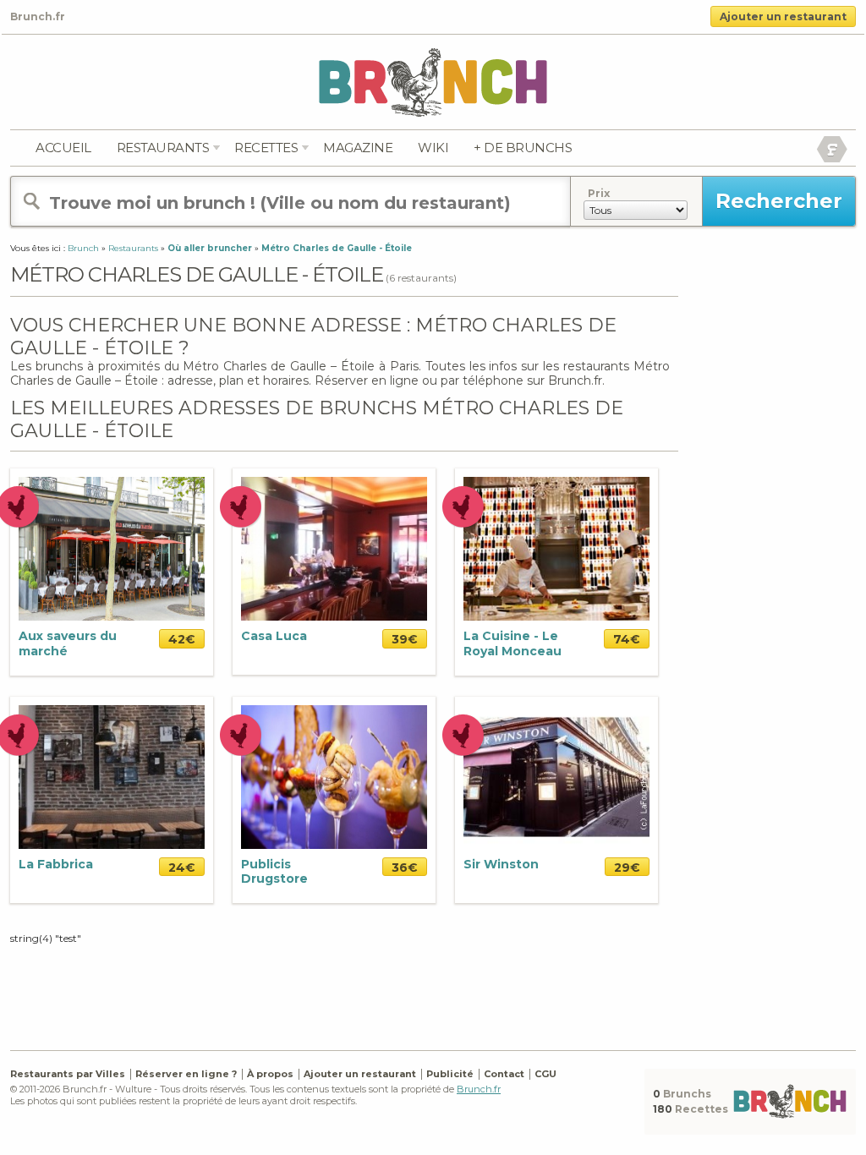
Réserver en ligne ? (186, 1074)
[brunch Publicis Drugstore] (334, 775)
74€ (626, 639)
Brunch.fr (479, 1089)
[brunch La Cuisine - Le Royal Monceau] (556, 548)
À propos (270, 1074)
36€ (405, 867)
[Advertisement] (344, 987)
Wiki (433, 148)
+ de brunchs (523, 148)
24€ (181, 867)
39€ (405, 639)
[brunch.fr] (433, 81)
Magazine (357, 148)
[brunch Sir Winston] (556, 775)
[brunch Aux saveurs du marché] (112, 548)
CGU (545, 1074)
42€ (181, 639)
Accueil (63, 148)
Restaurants (163, 148)
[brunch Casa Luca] (334, 548)
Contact (504, 1074)
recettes (266, 148)
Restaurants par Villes (67, 1074)
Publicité (450, 1074)
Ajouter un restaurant (783, 16)
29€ (627, 867)
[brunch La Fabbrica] (112, 775)
